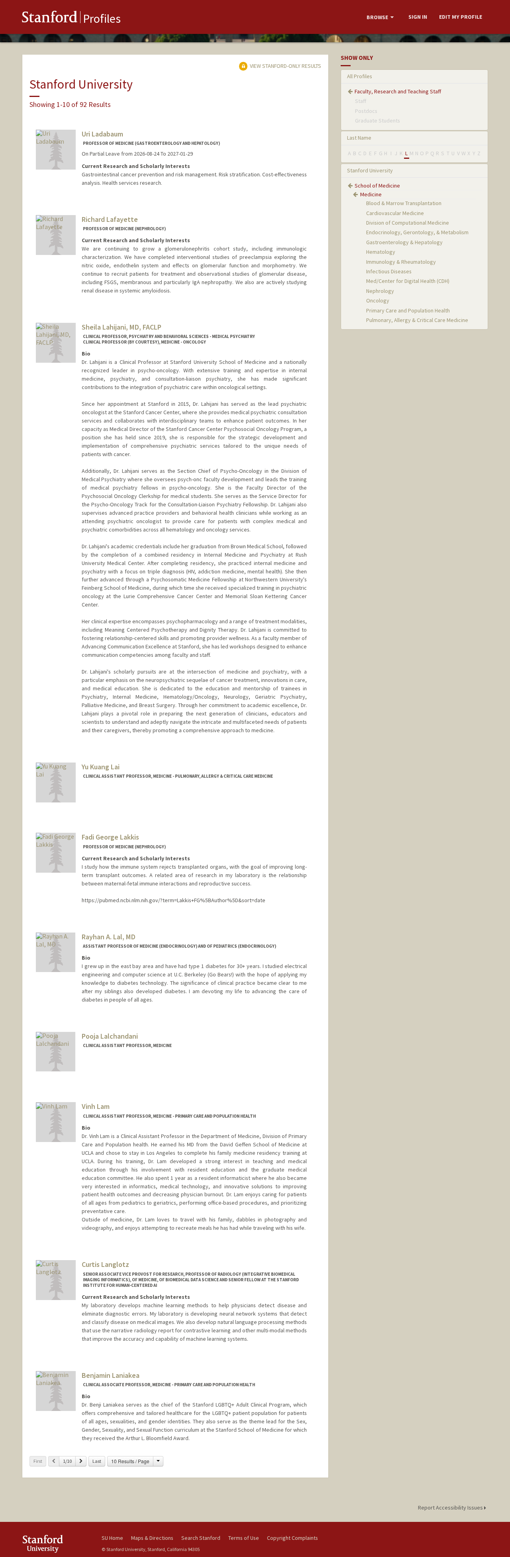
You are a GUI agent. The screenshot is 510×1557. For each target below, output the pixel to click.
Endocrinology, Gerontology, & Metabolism (417, 232)
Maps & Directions (152, 1537)
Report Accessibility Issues (451, 1507)
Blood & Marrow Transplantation (403, 203)
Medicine (371, 194)
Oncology (377, 300)
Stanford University (370, 170)
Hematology (380, 251)
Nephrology (380, 290)
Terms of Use (243, 1537)
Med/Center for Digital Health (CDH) (407, 281)
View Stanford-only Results (285, 65)
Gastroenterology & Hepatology (404, 242)
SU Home (112, 1537)
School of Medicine (377, 185)
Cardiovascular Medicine (395, 213)
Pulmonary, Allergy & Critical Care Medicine (417, 320)
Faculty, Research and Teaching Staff (398, 91)
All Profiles (359, 76)
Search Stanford (200, 1537)
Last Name (359, 137)
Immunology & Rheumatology (401, 261)
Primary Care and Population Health (408, 310)
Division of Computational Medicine (407, 222)
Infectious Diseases (389, 271)
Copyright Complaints (292, 1537)
